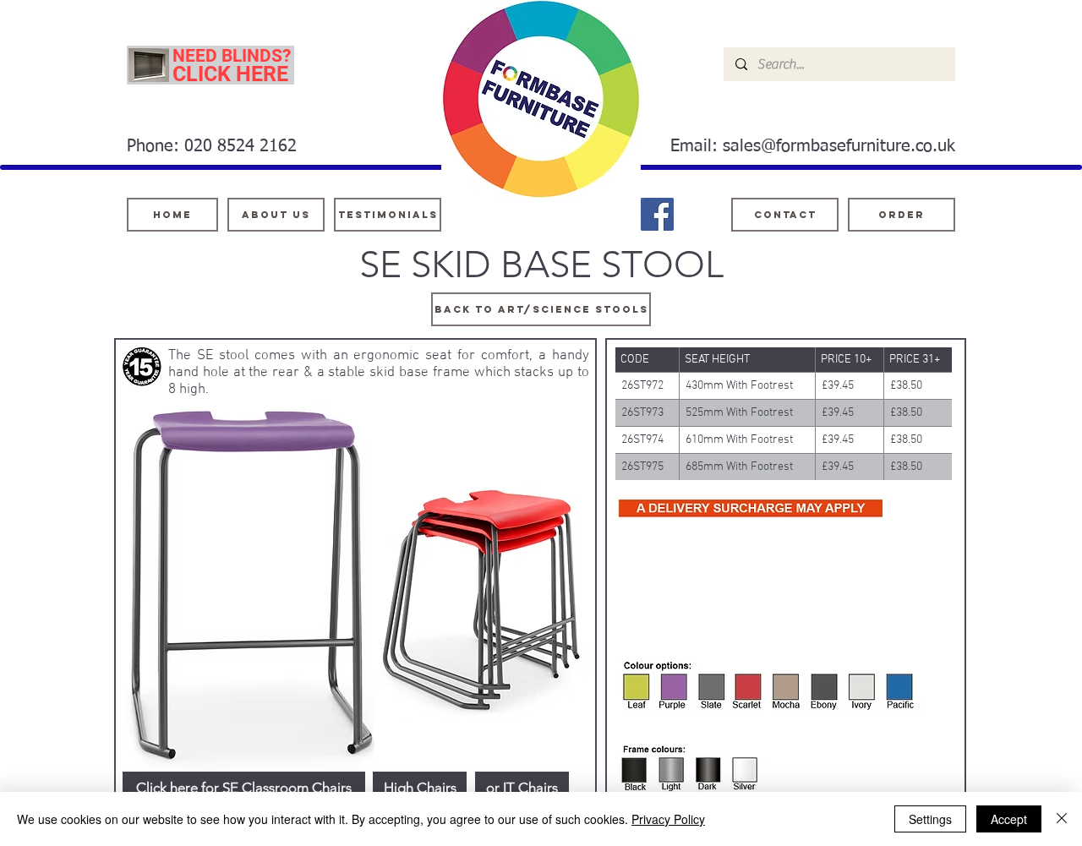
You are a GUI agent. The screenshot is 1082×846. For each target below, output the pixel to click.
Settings (930, 819)
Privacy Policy (668, 819)
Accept (1009, 819)
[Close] (1062, 818)
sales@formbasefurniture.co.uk (839, 146)
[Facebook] (657, 214)
